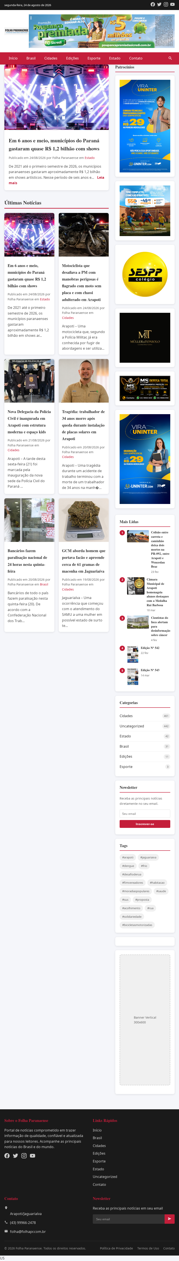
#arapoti (127, 857)
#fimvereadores (132, 883)
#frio (144, 866)
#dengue (128, 866)
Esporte (94, 58)
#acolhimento (131, 908)
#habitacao (157, 883)
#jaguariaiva (148, 857)
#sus (125, 900)
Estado (114, 58)
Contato (136, 58)
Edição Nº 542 (150, 647)
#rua (150, 908)
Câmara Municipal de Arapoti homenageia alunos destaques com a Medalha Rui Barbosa (158, 592)
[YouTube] (172, 5)
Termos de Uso (148, 1248)
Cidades (50, 58)
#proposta (142, 900)
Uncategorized (105, 1176)
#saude (161, 891)
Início (13, 58)
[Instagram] (166, 5)
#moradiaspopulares (135, 891)
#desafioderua (131, 874)
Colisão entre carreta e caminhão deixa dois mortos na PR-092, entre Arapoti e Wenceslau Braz (160, 549)
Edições (72, 58)
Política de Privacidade (116, 1248)
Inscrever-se (145, 824)
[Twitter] (159, 5)
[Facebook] (153, 5)
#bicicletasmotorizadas (137, 925)
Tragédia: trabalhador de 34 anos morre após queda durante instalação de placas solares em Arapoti (83, 425)
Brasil (31, 58)
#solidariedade (131, 917)
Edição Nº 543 (150, 670)
